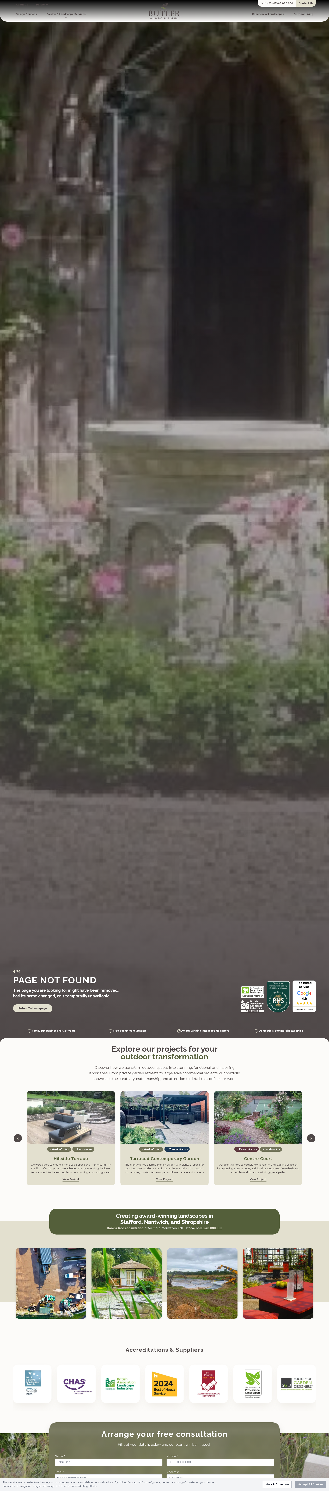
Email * (59, 1472)
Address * (173, 1472)
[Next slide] (311, 1138)
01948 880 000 (267, 1)
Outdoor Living (303, 14)
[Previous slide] (18, 1138)
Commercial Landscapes (268, 14)
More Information (277, 1484)
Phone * (172, 1456)
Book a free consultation (125, 1228)
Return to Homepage (33, 1008)
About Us (22, 4)
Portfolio (42, 4)
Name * (60, 1456)
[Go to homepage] (164, 10)
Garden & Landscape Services (66, 14)
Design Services (26, 14)
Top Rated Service (304, 985)
